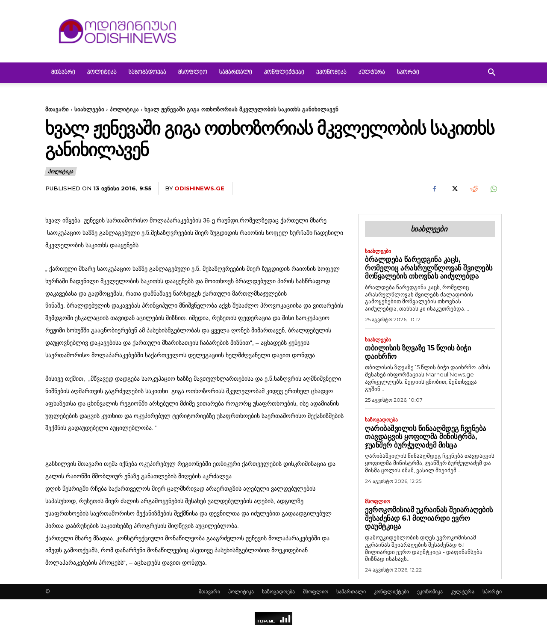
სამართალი (235, 73)
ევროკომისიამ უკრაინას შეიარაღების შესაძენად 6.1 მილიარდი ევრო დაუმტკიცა (429, 517)
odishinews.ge (199, 188)
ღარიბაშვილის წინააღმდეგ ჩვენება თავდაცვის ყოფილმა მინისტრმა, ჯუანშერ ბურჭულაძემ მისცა (425, 436)
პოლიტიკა (102, 73)
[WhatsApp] (493, 188)
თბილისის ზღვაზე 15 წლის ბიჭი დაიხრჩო (418, 352)
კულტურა (372, 73)
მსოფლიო (192, 73)
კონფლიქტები (284, 73)
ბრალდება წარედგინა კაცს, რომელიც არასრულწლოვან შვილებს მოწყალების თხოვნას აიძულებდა (429, 267)
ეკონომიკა (331, 73)
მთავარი (63, 73)
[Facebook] (434, 188)
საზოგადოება (147, 73)
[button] (491, 73)
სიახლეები (89, 109)
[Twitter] (453, 188)
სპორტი (408, 73)
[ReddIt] (473, 188)
